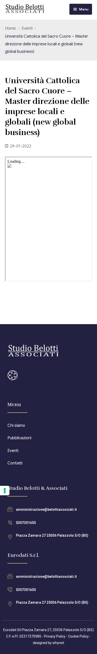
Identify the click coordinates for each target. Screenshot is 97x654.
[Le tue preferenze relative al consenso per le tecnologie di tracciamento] (4, 490)
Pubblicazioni (19, 438)
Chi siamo (16, 425)
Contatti (14, 463)
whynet (58, 643)
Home (10, 28)
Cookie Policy (78, 636)
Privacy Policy (54, 636)
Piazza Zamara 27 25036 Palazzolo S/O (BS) (52, 535)
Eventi (27, 28)
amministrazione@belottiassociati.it (46, 509)
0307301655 (26, 523)
